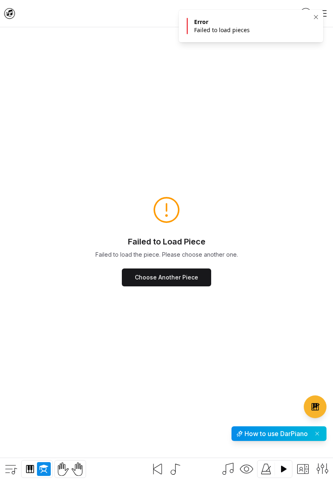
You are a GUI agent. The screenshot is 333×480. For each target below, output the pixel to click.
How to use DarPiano (276, 434)
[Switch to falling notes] (229, 469)
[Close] (316, 17)
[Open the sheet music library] (10, 469)
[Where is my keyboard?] (315, 406)
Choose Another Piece (166, 277)
